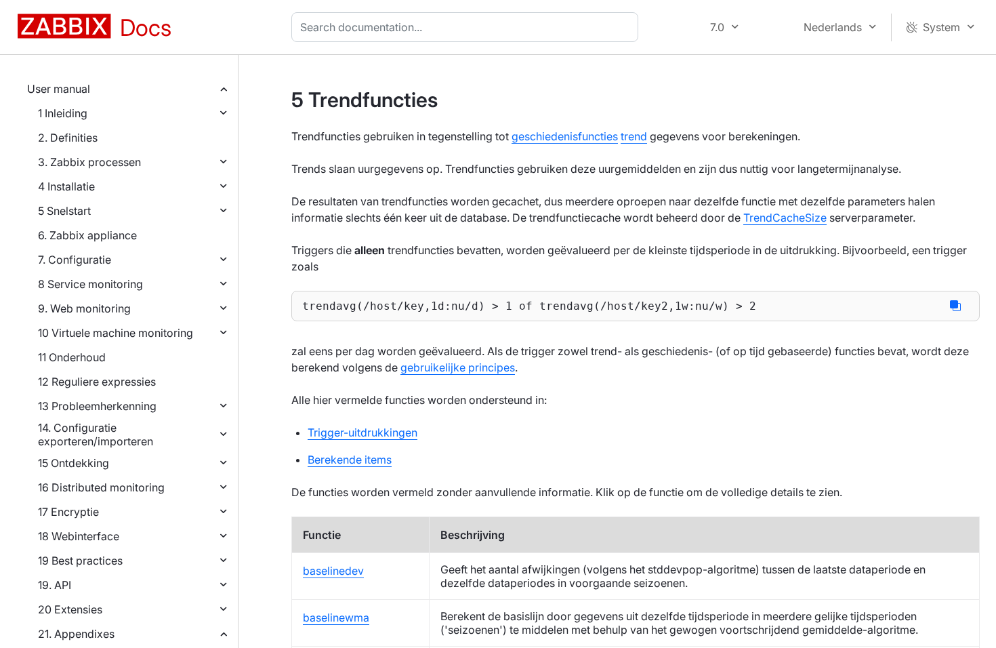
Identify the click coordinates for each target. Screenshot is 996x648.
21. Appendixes (76, 634)
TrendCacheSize (785, 217)
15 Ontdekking (73, 463)
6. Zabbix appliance (87, 235)
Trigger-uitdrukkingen (362, 432)
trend (634, 136)
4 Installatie (66, 186)
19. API (54, 585)
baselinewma (336, 617)
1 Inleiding (62, 113)
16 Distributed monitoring (101, 487)
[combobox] (467, 27)
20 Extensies (70, 609)
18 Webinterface (78, 536)
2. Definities (68, 137)
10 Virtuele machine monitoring (115, 333)
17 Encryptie (68, 512)
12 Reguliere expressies (97, 381)
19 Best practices (80, 560)
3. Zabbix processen (89, 162)
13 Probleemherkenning (97, 406)
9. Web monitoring (84, 308)
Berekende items (350, 459)
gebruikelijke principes (457, 367)
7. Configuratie (74, 259)
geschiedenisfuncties (565, 136)
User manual (58, 89)
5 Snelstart (64, 211)
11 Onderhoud (72, 357)
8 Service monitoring (90, 284)
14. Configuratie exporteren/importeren (95, 434)
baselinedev (333, 571)
